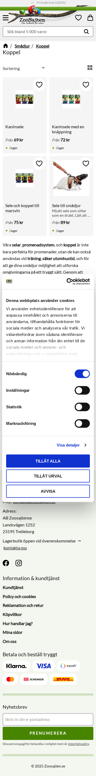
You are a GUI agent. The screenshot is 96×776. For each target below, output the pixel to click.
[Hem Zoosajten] (43, 15)
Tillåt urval (48, 476)
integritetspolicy (78, 744)
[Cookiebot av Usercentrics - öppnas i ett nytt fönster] (68, 281)
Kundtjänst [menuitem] (13, 587)
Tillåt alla (48, 461)
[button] (6, 17)
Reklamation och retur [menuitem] (23, 605)
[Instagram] (18, 563)
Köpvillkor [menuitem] (12, 614)
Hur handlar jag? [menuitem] (18, 623)
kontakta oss (15, 547)
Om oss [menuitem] (10, 641)
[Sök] (86, 31)
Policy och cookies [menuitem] (19, 596)
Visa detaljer (68, 445)
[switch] (82, 390)
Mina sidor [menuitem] (12, 632)
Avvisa (48, 491)
